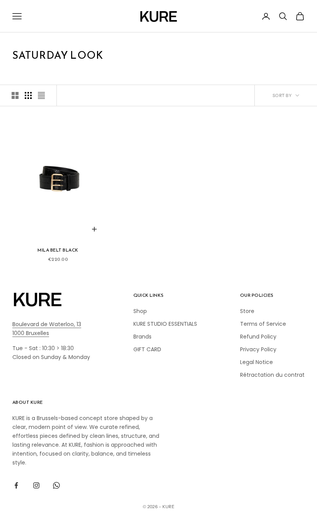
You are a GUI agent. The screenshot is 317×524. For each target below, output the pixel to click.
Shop (140, 311)
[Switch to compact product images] (41, 95)
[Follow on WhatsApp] (56, 485)
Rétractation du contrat (272, 375)
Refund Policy (258, 336)
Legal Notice (256, 362)
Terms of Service (263, 324)
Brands (142, 336)
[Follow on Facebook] (16, 485)
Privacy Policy (258, 349)
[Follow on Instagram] (36, 485)
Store (247, 311)
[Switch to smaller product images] (28, 95)
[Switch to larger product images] (15, 95)
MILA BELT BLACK (57, 250)
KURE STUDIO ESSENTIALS (165, 324)
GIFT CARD (147, 349)
